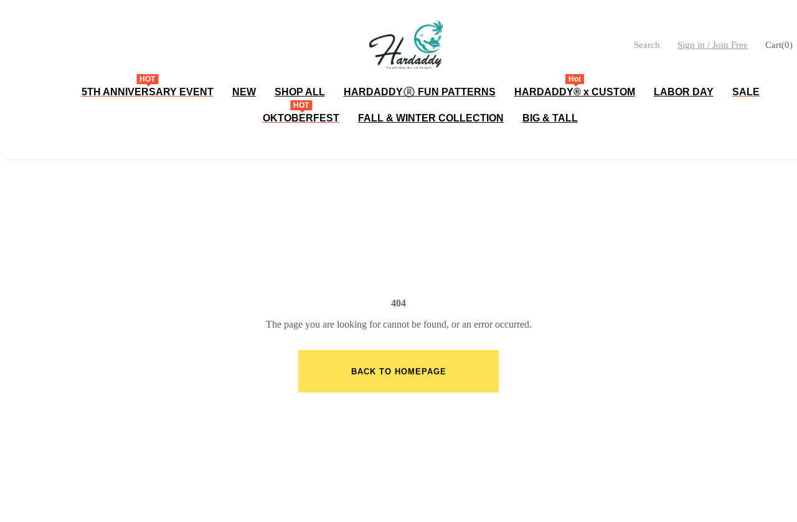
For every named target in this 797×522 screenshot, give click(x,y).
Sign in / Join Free (712, 45)
